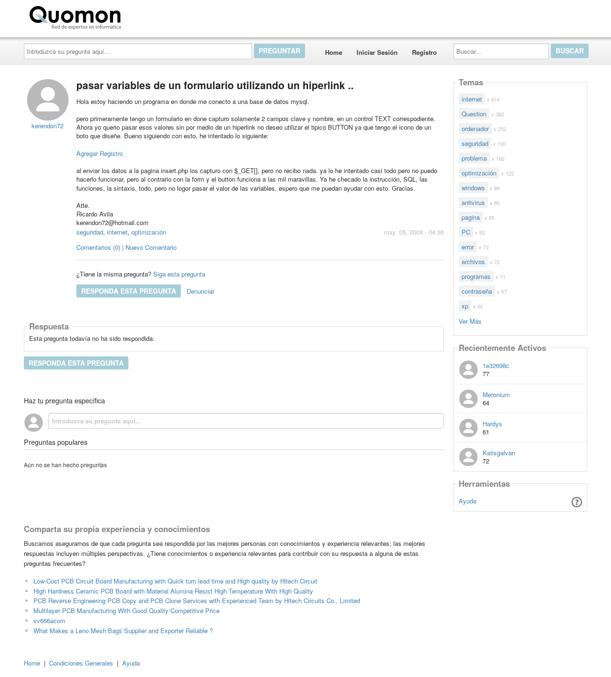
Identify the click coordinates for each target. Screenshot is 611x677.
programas (476, 276)
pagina (471, 217)
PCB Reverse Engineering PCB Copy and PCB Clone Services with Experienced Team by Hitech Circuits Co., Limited (196, 600)
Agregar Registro (99, 153)
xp (465, 305)
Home (333, 52)
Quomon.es (154, 15)
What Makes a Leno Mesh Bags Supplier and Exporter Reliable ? (123, 630)
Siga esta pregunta (179, 273)
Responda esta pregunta (128, 291)
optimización (148, 231)
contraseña (477, 291)
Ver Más (470, 321)
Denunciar (200, 291)
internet (117, 231)
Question (474, 113)
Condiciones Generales (81, 662)
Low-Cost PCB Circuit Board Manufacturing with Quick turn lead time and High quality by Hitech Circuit (175, 580)
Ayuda (467, 500)
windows (473, 187)
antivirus (473, 202)
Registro (424, 52)
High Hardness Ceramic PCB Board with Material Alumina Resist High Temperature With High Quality (173, 590)
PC (466, 231)
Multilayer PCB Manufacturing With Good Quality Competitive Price (126, 610)
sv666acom (49, 620)
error (468, 246)
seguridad (89, 231)
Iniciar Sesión (377, 52)
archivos (473, 261)
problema (474, 158)
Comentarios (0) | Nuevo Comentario (126, 247)
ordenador (475, 128)
